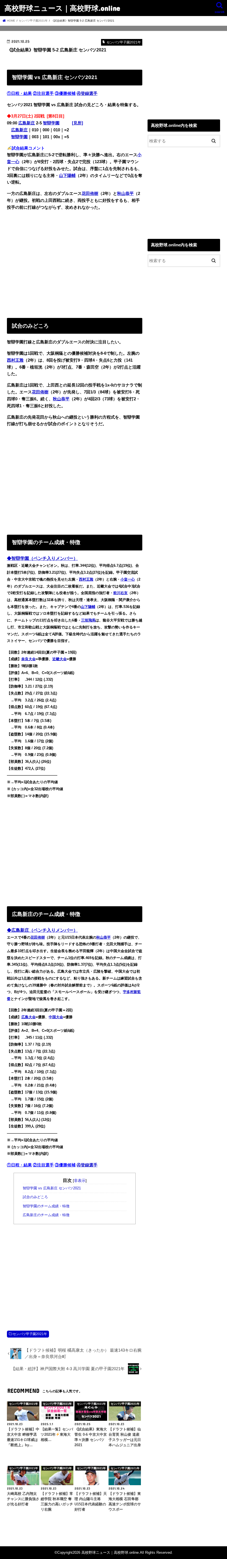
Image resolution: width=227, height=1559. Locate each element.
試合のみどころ (35, 1197)
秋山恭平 (125, 193)
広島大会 (28, 1017)
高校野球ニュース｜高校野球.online (62, 8)
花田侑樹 (90, 193)
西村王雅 (15, 360)
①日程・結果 (19, 93)
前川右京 (120, 593)
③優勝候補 (65, 93)
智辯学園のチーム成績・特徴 (46, 1206)
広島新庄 (26, 123)
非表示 (80, 1180)
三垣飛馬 (88, 620)
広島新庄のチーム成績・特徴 (46, 1215)
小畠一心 (127, 579)
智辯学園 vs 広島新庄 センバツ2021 (52, 1188)
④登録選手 (87, 93)
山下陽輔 (67, 175)
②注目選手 (43, 93)
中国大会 (56, 1017)
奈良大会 (28, 659)
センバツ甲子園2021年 (30, 1334)
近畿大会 (59, 659)
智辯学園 (51, 123)
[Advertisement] (74, 263)
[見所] (77, 123)
